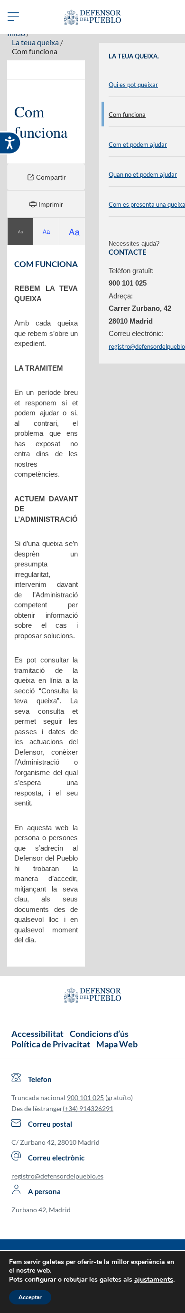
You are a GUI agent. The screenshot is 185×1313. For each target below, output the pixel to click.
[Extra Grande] (72, 231)
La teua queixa (35, 42)
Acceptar (30, 1297)
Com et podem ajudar (138, 144)
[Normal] (20, 231)
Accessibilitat (37, 1033)
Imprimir (50, 204)
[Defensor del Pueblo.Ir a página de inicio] (92, 996)
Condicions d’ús (99, 1033)
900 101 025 (85, 1097)
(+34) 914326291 (88, 1108)
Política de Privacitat (50, 1044)
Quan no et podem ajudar (143, 174)
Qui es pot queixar (133, 84)
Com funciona (34, 51)
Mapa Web (117, 1044)
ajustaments (153, 1279)
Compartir (50, 177)
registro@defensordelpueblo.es (57, 1176)
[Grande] (46, 231)
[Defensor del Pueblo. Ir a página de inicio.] (92, 17)
